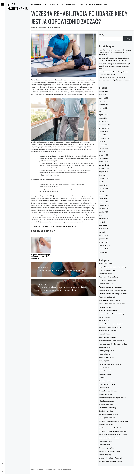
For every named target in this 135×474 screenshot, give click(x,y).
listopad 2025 (103, 121)
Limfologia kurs (104, 367)
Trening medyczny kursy (107, 448)
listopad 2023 (103, 202)
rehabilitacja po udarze (54, 196)
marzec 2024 (103, 188)
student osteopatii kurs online (108, 414)
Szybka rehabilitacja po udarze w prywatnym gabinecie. (40, 257)
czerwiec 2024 (104, 178)
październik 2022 (104, 245)
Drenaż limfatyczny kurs (107, 270)
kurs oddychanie (104, 334)
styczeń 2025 (103, 155)
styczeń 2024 (103, 195)
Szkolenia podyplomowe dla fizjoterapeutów (113, 421)
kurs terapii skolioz (105, 347)
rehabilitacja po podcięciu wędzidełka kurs (112, 398)
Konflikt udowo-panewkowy (108, 310)
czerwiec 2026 (104, 98)
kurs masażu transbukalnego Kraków (111, 327)
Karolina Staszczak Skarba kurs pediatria (112, 304)
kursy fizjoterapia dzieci (106, 351)
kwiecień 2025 (103, 145)
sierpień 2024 (103, 172)
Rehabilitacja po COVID (106, 394)
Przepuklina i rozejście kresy (108, 391)
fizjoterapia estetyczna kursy (108, 277)
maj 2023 (102, 222)
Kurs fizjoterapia (17, 6)
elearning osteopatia (105, 274)
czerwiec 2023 (104, 219)
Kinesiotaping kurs (105, 307)
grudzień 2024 (103, 158)
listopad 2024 (103, 162)
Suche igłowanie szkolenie (107, 418)
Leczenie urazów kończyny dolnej (110, 364)
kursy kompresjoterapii (106, 357)
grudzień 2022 (103, 239)
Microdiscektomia (105, 374)
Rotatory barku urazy (106, 404)
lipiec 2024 (102, 175)
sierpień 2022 (103, 252)
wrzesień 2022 (104, 249)
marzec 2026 (103, 108)
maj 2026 (102, 101)
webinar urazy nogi (105, 455)
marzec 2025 (103, 148)
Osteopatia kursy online (106, 381)
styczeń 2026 (103, 115)
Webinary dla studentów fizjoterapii (110, 458)
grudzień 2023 (103, 198)
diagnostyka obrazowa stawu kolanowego (113, 267)
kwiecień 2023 (103, 225)
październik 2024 (104, 165)
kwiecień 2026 (103, 105)
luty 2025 (102, 152)
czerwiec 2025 (104, 138)
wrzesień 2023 (104, 209)
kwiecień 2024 (103, 185)
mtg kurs (102, 377)
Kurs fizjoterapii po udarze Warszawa (111, 324)
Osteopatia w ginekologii (107, 384)
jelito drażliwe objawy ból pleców (109, 300)
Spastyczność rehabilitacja (108, 408)
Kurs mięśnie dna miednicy (107, 331)
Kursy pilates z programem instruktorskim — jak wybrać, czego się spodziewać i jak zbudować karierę (114, 66)
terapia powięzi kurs (105, 441)
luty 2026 (102, 111)
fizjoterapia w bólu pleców (107, 297)
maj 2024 (102, 182)
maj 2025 (102, 141)
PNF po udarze (104, 388)
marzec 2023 (103, 229)
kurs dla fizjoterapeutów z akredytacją (111, 314)
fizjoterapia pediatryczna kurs (108, 280)
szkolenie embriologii (106, 424)
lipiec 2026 (102, 95)
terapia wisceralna (105, 445)
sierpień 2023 (103, 212)
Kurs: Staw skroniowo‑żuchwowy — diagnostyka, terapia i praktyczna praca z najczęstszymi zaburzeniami (115, 52)
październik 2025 (104, 125)
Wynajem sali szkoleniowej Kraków (110, 461)
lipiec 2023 (102, 215)
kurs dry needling (104, 317)
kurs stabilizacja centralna (107, 337)
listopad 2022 (103, 242)
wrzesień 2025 (104, 128)
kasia (58, 27)
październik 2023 (104, 205)
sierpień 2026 (103, 91)
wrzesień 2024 (104, 168)
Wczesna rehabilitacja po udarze (64, 226)
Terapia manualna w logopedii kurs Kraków (113, 434)
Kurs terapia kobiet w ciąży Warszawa (111, 341)
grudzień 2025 (103, 118)
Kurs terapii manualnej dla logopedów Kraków (114, 344)
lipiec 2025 (102, 135)
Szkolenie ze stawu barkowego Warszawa (113, 431)
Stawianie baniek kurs (106, 411)
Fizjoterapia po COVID (106, 284)
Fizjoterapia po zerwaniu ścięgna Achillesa (113, 294)
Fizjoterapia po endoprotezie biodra (110, 287)
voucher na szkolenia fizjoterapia (109, 451)
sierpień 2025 (103, 131)
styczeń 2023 (103, 235)
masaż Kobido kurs (105, 371)
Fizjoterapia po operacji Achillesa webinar (112, 290)
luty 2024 (102, 192)
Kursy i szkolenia (104, 354)
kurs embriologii (104, 320)
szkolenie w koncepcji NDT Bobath (110, 428)
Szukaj (101, 35)
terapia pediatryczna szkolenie (109, 438)
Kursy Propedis (104, 361)
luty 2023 (102, 232)
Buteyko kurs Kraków (106, 263)
